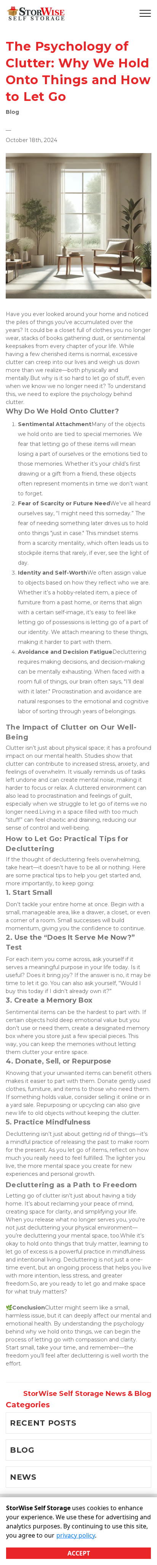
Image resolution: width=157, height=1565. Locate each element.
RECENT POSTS (43, 1423)
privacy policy (75, 1535)
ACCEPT (78, 1553)
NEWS (23, 1477)
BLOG (22, 1450)
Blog (12, 112)
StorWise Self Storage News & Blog (87, 1393)
